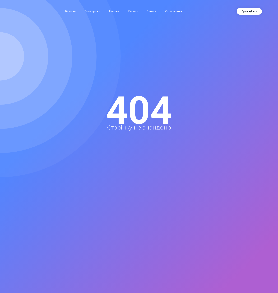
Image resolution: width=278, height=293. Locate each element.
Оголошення (173, 11)
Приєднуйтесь (249, 11)
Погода (133, 11)
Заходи (151, 11)
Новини (114, 11)
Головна (70, 11)
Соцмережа (92, 11)
